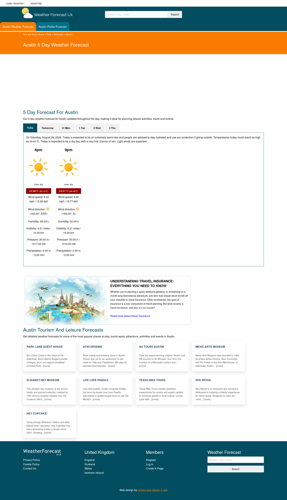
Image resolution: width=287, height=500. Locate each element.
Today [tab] (30, 127)
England (90, 460)
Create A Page (154, 468)
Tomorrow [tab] (47, 128)
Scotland (90, 464)
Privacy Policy (31, 460)
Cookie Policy (31, 464)
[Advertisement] (122, 77)
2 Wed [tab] (97, 128)
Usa (49, 34)
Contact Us (29, 468)
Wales (88, 468)
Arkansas (58, 34)
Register (18, 3)
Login (9, 3)
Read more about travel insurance (130, 316)
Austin (69, 34)
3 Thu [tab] (112, 128)
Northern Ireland (94, 473)
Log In (149, 464)
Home (41, 34)
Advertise (36, 3)
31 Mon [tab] (66, 128)
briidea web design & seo (153, 490)
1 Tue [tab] (82, 128)
